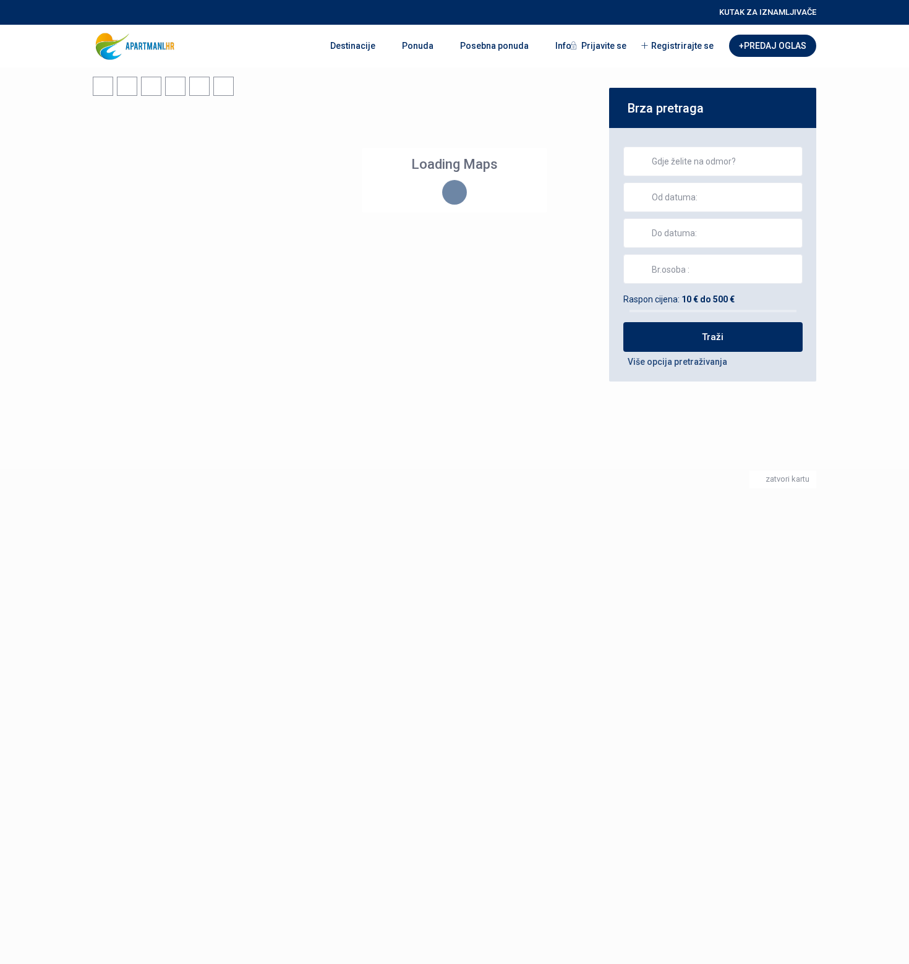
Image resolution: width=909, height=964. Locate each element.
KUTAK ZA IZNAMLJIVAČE (767, 12)
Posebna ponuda (494, 46)
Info (563, 46)
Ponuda (417, 46)
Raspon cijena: (651, 299)
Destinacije (352, 46)
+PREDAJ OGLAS (772, 46)
